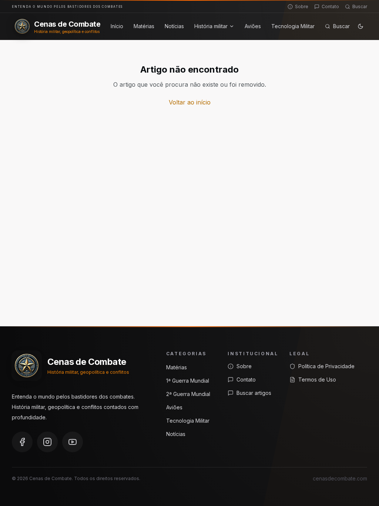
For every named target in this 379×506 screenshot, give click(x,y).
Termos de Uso (317, 379)
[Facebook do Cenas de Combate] (22, 442)
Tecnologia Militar (293, 26)
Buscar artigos (254, 393)
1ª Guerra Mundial (187, 380)
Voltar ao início (190, 102)
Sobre (301, 6)
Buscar (359, 6)
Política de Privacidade (326, 366)
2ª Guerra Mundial (188, 394)
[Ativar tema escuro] (360, 26)
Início (117, 26)
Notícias (174, 26)
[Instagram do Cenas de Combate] (47, 442)
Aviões (253, 26)
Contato (330, 6)
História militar (211, 26)
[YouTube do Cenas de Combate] (72, 442)
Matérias (144, 26)
